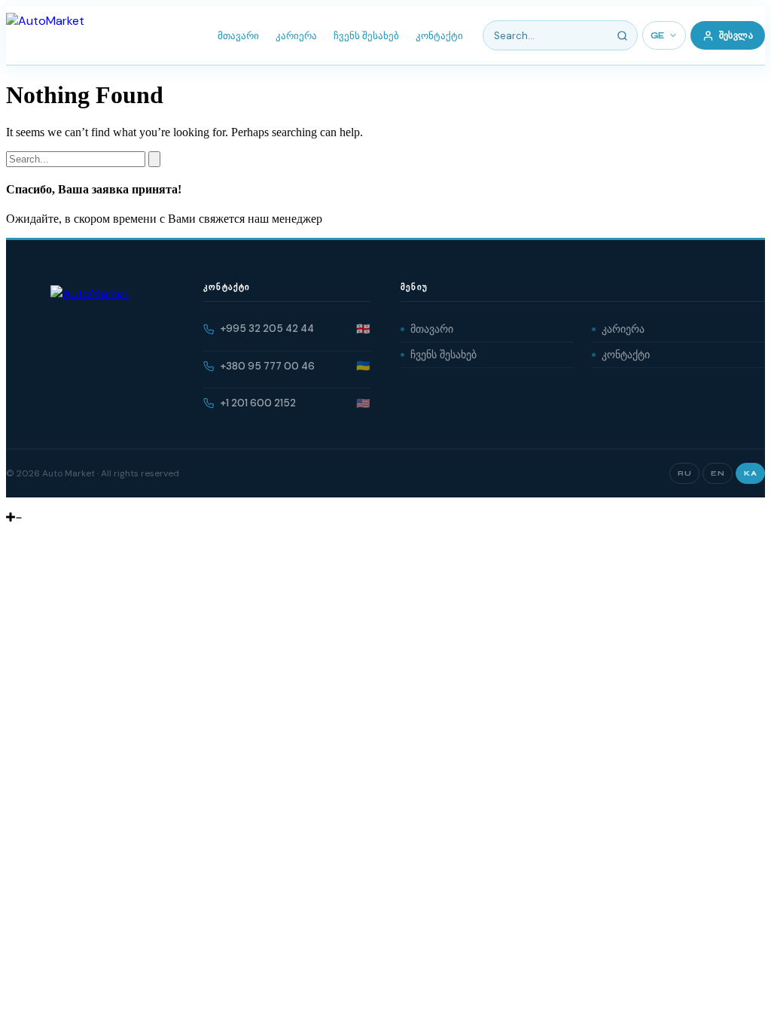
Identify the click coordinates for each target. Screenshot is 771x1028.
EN (717, 473)
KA (750, 473)
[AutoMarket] (45, 35)
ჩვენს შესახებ (366, 35)
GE (658, 36)
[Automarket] (11, 503)
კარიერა (296, 35)
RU (684, 473)
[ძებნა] (622, 35)
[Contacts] (23, 503)
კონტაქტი (439, 35)
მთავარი (238, 35)
